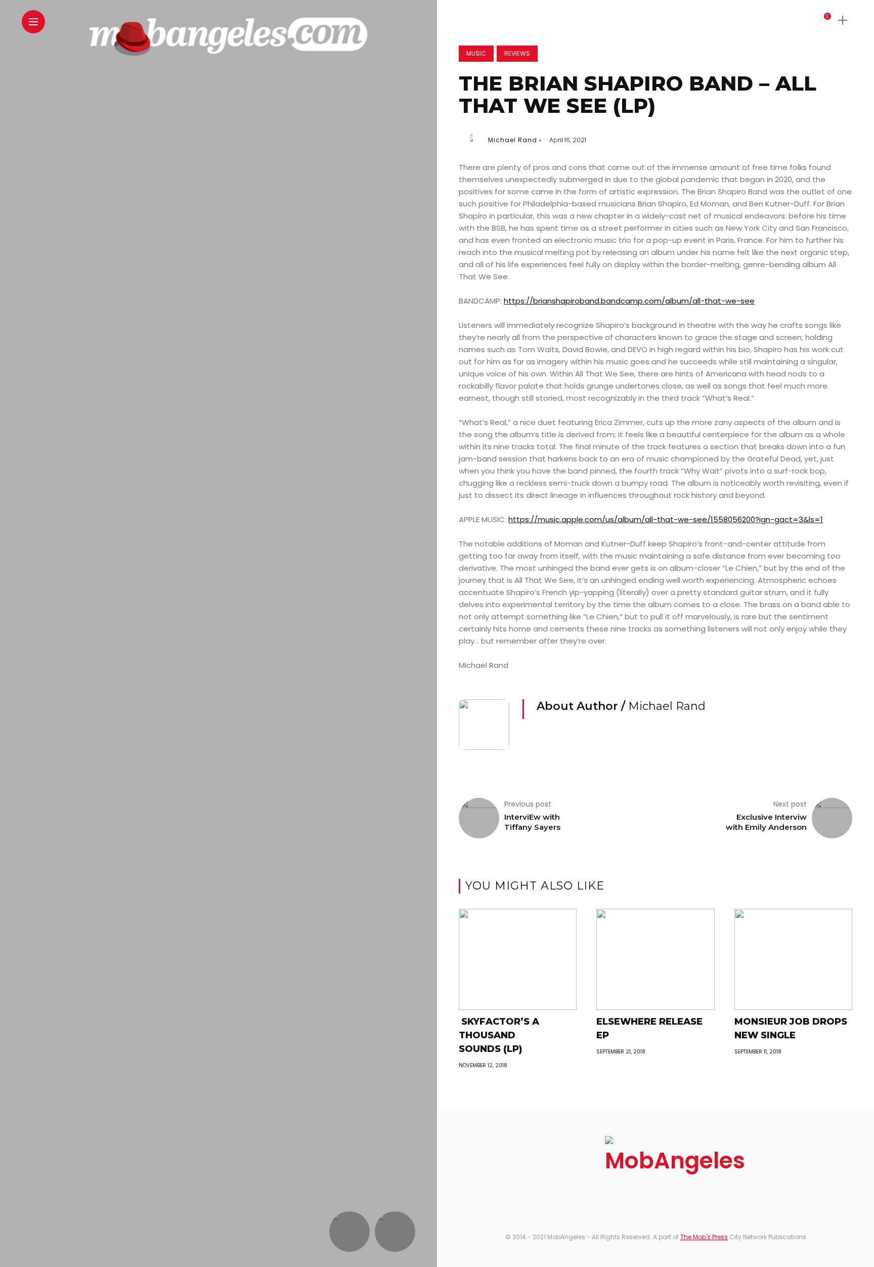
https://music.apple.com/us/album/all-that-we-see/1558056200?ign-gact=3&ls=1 (665, 519)
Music (476, 53)
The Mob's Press (704, 1237)
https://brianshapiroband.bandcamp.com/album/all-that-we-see (629, 300)
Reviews (517, 53)
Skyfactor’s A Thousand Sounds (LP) (499, 1035)
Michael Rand (512, 140)
